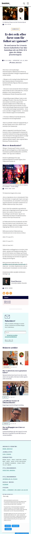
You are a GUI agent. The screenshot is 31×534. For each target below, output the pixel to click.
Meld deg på (9, 340)
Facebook (5, 484)
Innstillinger (8, 529)
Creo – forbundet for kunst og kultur (15, 490)
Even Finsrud (7, 454)
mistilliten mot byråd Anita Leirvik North (14, 264)
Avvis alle (8, 525)
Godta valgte (15, 525)
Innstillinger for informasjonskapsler (22, 533)
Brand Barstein (7, 448)
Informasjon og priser (10, 479)
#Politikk (7, 302)
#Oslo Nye (7, 301)
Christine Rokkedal (9, 470)
